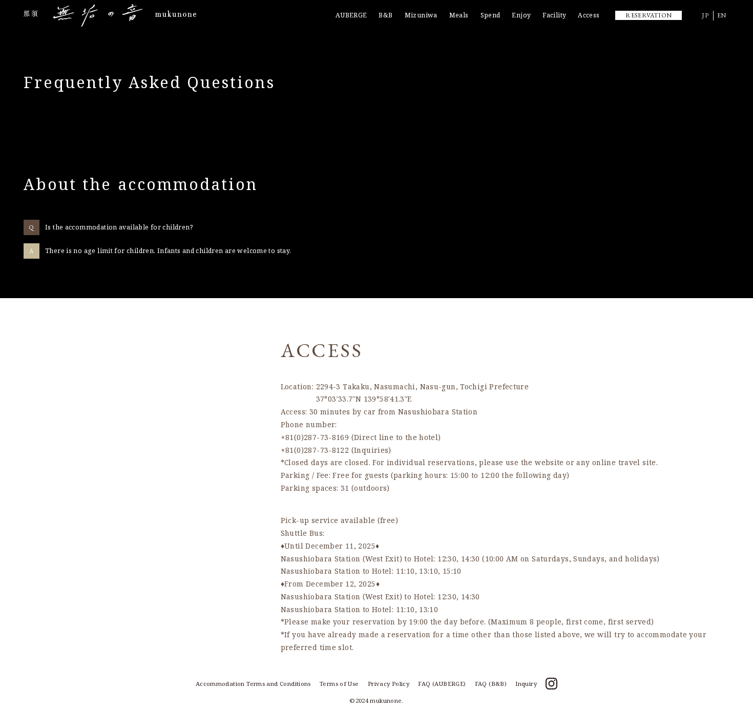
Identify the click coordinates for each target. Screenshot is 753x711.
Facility (554, 15)
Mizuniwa (421, 15)
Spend (490, 15)
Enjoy (521, 15)
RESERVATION (648, 15)
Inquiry (526, 683)
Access (588, 15)
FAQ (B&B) (491, 683)
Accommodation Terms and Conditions (253, 683)
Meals (459, 15)
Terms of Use (339, 683)
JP (705, 15)
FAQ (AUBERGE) (442, 683)
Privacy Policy (388, 683)
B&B (385, 15)
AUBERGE (351, 15)
